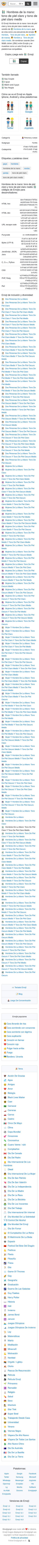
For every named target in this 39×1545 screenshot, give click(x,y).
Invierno (9, 1310)
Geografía (10, 1280)
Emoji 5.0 (19, 1509)
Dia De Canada (13, 1153)
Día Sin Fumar (12, 1228)
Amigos (9, 1084)
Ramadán (10, 1387)
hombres (14, 163)
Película (9, 1374)
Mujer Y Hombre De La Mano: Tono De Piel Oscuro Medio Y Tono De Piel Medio (18, 758)
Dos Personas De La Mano (15, 299)
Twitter (10, 127)
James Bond (11, 1314)
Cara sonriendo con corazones (19, 1027)
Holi (7, 1305)
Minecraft (10, 1348)
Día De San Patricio (15, 1177)
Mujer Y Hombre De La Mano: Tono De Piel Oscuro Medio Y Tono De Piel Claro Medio (18, 749)
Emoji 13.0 (33, 1513)
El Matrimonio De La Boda (18, 1237)
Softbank (32, 1487)
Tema (19, 1068)
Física (8, 1262)
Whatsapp (6, 1480)
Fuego (8, 1052)
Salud (8, 1396)
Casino (9, 1118)
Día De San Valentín (15, 1182)
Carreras (10, 1110)
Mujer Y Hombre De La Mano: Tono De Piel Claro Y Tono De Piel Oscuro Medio (18, 652)
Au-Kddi (7, 1490)
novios (27, 168)
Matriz (9, 1340)
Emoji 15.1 (7, 1519)
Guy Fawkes (11, 1292)
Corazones (11, 1135)
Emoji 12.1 (20, 1513)
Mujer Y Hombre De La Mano (16, 627)
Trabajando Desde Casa (17, 1417)
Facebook (32, 1473)
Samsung (19, 1477)
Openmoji (6, 1483)
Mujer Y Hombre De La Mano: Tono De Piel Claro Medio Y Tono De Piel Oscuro (18, 696)
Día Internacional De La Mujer (19, 1173)
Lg (6, 1487)
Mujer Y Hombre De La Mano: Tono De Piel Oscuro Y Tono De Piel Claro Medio (18, 789)
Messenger (19, 1480)
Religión (9, 1392)
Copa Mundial (12, 1131)
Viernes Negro (12, 1430)
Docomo (19, 1490)
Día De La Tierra (13, 1456)
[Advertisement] (19, 67)
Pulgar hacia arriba (14, 1048)
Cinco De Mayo (13, 1123)
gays (5, 163)
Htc (32, 1483)
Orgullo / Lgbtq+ (13, 1361)
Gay (8, 1275)
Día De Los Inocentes (16, 1203)
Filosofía (10, 1258)
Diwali (8, 1169)
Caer (8, 1101)
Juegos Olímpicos (14, 1323)
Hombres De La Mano (13, 817)
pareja (5, 172)
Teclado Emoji (19, 987)
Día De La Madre (14, 1190)
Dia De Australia (13, 1448)
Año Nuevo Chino (14, 1443)
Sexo (8, 1400)
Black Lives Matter (14, 1097)
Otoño (9, 1366)
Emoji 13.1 (7, 1516)
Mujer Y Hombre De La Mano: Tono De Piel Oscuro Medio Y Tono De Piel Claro (18, 739)
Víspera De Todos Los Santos (19, 1439)
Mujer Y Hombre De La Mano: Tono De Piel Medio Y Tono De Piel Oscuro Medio (18, 724)
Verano (9, 1426)
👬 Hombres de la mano (21, 29)
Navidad (9, 1357)
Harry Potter (11, 1297)
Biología (9, 1092)
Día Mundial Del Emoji (16, 1224)
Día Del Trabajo (13, 1208)
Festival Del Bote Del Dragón (19, 1245)
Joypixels (28, 127)
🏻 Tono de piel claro (17, 34)
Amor (8, 1088)
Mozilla (19, 1487)
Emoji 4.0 (6, 1509)
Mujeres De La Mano (12, 466)
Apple (10, 111)
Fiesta (8, 1254)
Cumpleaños (11, 1148)
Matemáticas (12, 1336)
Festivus (9, 1250)
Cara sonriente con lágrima (18, 1031)
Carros (9, 1114)
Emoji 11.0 (33, 1509)
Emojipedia (6, 1494)
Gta (7, 1267)
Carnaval (10, 1105)
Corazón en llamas (14, 1040)
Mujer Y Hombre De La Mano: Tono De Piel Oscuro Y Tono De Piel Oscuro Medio (18, 804)
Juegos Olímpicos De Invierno (20, 1327)
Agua (8, 1079)
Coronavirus (11, 1140)
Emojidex (19, 1483)
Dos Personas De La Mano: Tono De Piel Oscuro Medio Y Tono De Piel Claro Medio (19, 409)
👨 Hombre (15, 37)
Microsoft (32, 1477)
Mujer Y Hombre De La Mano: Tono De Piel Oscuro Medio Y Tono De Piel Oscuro (18, 773)
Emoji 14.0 (20, 1516)
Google (28, 111)
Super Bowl (11, 1413)
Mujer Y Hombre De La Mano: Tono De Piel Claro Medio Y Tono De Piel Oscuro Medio (18, 687)
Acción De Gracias (14, 1075)
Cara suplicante (12, 1035)
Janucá (9, 1318)
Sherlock (10, 1404)
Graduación (11, 1284)
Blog (19, 993)
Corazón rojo (11, 1044)
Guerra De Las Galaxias (17, 1288)
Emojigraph (32, 1490)
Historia (9, 1301)
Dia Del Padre (12, 1157)
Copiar (23, 61)
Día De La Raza (13, 1195)
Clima (8, 1127)
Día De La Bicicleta (14, 1199)
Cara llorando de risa (15, 1023)
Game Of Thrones (14, 1271)
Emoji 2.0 (19, 1506)
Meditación (11, 1344)
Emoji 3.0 (32, 1506)
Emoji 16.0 (20, 1519)
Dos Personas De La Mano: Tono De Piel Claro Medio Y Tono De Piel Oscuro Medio (19, 356)
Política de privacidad (19, 1537)
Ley (7, 1331)
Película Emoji (12, 1379)
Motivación (11, 1353)
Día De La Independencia (17, 1186)
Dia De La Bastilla (14, 1452)
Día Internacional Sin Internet (19, 1212)
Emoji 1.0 (6, 1506)
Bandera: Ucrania (13, 1056)
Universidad (11, 1422)
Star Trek (10, 1409)
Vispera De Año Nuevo (16, 1435)
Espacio (9, 1241)
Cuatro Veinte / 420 (15, 1144)
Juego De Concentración (19, 1000)
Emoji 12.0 (7, 1513)
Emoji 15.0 (33, 1516)
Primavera (10, 1383)
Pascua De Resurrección (17, 1370)
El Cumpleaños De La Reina (19, 1232)
